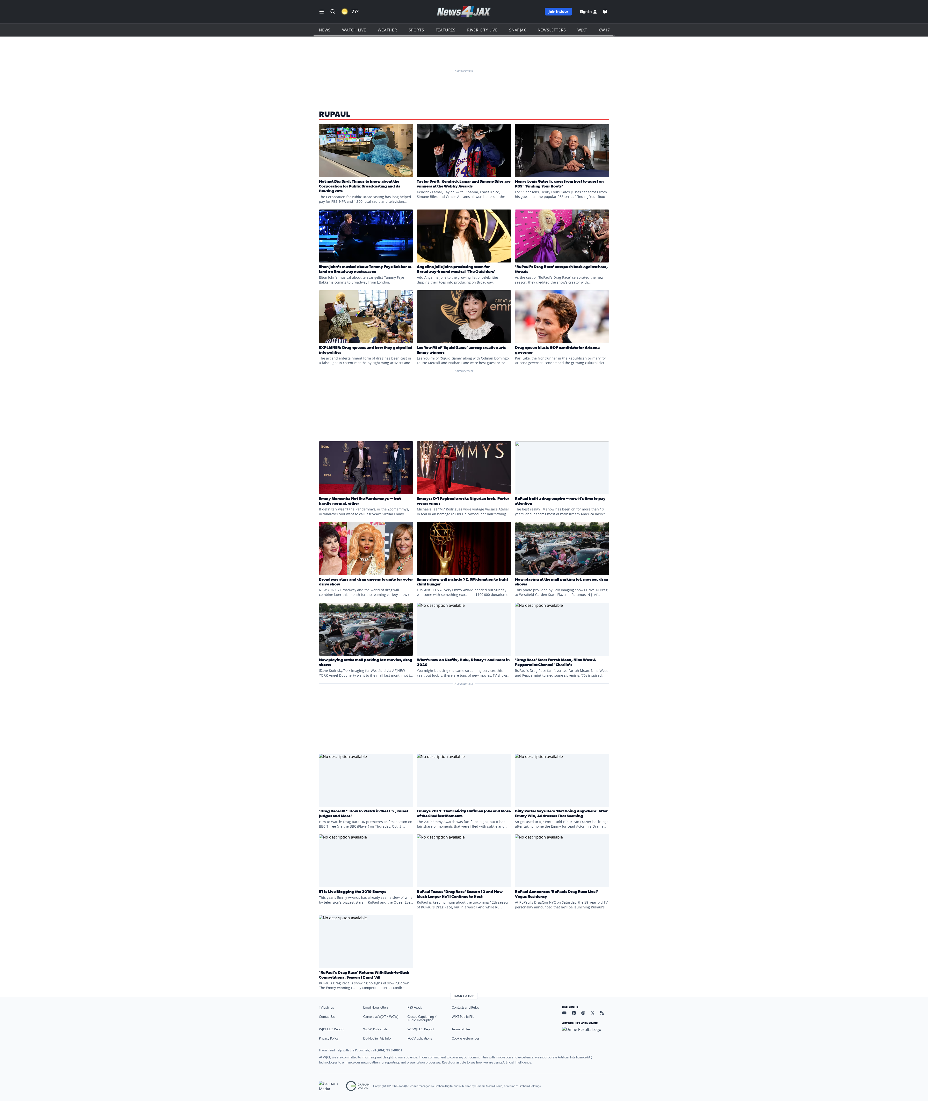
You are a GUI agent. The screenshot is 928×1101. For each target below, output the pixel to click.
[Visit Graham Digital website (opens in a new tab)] (357, 1086)
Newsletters (552, 30)
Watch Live (354, 30)
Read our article (454, 1062)
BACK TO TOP (464, 996)
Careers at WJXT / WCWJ (380, 1017)
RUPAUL (334, 114)
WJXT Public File (463, 1017)
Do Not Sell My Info (377, 1038)
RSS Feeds (414, 1007)
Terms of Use (461, 1029)
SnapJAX (517, 30)
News (325, 30)
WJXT (582, 30)
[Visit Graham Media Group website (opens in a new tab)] (330, 1086)
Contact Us (327, 1017)
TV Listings (326, 1007)
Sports (416, 30)
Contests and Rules (465, 1007)
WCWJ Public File (375, 1029)
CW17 (604, 30)
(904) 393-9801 (389, 1050)
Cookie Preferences (465, 1038)
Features (446, 30)
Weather (387, 30)
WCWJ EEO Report (420, 1029)
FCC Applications (419, 1038)
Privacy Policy (329, 1038)
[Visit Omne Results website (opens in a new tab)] (585, 1033)
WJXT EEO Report (331, 1029)
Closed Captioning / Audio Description (421, 1018)
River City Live (482, 30)
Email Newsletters (375, 1007)
